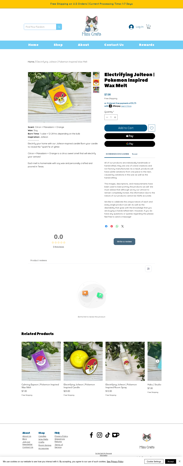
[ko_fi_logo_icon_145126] (115, 435)
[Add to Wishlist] (151, 128)
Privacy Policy (61, 436)
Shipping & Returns (60, 440)
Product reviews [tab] (38, 260)
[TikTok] (107, 435)
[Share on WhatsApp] (117, 226)
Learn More (126, 106)
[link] (148, 26)
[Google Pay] (129, 144)
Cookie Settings (154, 461)
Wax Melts (43, 439)
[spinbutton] (111, 117)
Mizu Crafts (147, 447)
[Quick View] (41, 361)
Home (31, 61)
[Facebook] (91, 435)
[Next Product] (157, 361)
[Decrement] (107, 117)
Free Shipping (110, 98)
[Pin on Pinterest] (111, 226)
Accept (171, 461)
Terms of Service (59, 445)
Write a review (124, 241)
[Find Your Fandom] (59, 27)
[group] (91, 369)
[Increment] (115, 117)
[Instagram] (99, 435)
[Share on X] (122, 226)
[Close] (179, 461)
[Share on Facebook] (106, 226)
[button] (58, 44)
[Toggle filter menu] (148, 268)
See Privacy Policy (115, 461)
